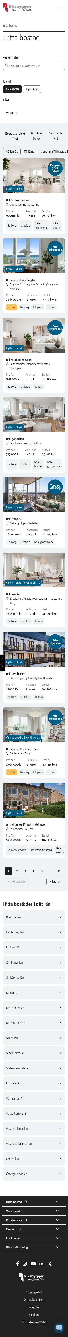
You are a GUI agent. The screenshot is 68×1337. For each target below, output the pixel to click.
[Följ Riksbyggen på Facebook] (17, 1264)
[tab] (15, 136)
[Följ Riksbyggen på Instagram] (25, 1264)
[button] (59, 1328)
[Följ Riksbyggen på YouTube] (33, 1264)
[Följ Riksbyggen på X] (49, 1264)
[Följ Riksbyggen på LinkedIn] (41, 1264)
